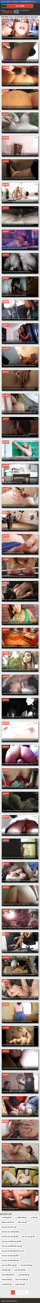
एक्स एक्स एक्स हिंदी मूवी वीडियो (10, 1256)
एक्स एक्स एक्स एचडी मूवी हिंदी (10, 1237)
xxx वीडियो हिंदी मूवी (20, 1217)
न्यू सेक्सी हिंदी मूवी (6, 1284)
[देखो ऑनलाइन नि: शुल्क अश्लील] (11, 11)
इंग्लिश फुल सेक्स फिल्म (8, 1222)
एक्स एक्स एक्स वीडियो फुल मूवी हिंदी (11, 1241)
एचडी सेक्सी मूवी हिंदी (20, 1270)
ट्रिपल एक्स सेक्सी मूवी (21, 1280)
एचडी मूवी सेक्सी (6, 1270)
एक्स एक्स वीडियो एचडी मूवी (9, 1265)
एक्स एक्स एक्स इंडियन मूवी (9, 1227)
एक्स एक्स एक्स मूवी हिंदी (28, 1237)
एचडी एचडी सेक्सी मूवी (26, 1265)
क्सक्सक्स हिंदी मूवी (7, 1280)
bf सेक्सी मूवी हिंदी (6, 1217)
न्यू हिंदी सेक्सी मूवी (20, 1284)
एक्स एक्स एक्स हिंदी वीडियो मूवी (10, 1260)
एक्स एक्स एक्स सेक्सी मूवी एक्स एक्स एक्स (13, 1251)
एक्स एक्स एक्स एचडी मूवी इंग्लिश (11, 1232)
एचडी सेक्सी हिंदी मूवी (23, 1275)
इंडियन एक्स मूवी (22, 1222)
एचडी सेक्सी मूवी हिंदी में (8, 1275)
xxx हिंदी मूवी (33, 1217)
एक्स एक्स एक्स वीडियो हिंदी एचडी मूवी (12, 1246)
